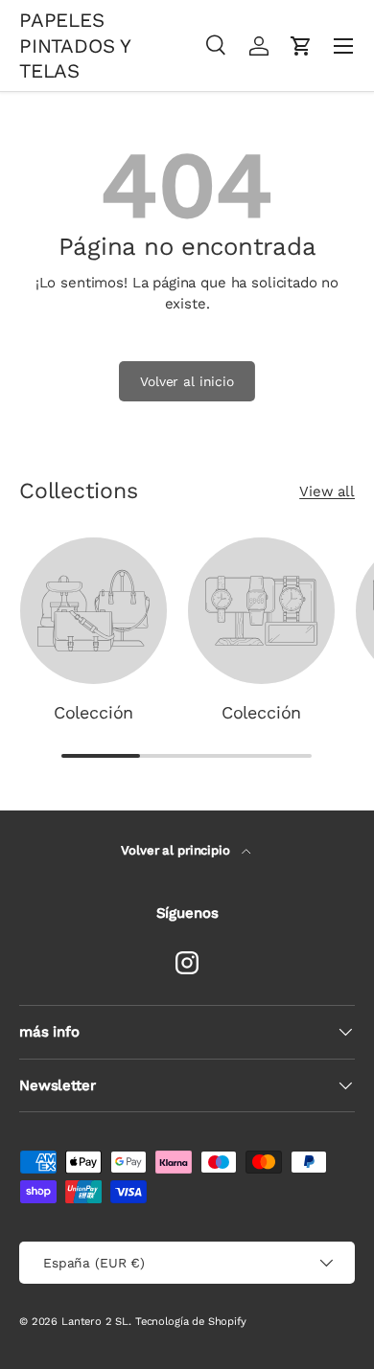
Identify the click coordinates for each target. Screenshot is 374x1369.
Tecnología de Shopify (190, 1321)
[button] (301, 46)
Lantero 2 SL (95, 1321)
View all (327, 491)
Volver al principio (177, 850)
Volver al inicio (187, 381)
